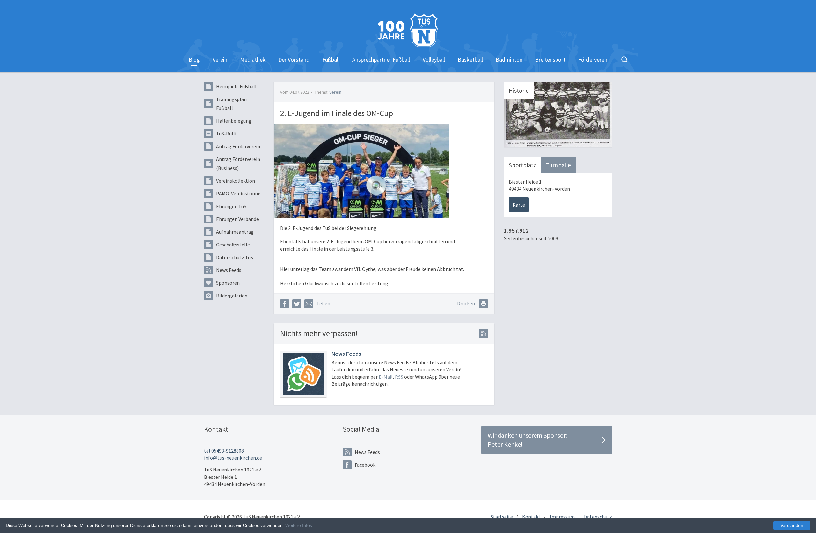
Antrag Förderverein (238, 146)
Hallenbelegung (233, 121)
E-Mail (386, 377)
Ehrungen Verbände (237, 219)
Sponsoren (228, 283)
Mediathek (253, 59)
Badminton (509, 59)
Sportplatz (522, 165)
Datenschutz (598, 517)
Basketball (470, 59)
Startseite (502, 517)
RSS (399, 377)
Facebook (365, 465)
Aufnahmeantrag (235, 232)
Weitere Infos (298, 525)
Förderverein (593, 59)
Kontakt (531, 517)
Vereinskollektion (235, 181)
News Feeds (228, 270)
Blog (194, 59)
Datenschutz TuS (234, 257)
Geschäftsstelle (233, 244)
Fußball (330, 59)
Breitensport (550, 59)
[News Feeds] (303, 374)
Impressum (562, 517)
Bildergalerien (231, 295)
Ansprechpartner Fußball (381, 59)
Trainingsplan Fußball (231, 103)
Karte (519, 204)
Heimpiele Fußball (236, 86)
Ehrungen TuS (231, 206)
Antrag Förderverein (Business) (238, 163)
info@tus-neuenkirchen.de (233, 458)
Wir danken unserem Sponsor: (527, 439)
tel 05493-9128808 (224, 451)
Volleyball (434, 59)
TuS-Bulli (226, 133)
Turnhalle (558, 165)
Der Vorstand (294, 59)
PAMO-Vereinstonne (238, 193)
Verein (220, 59)
